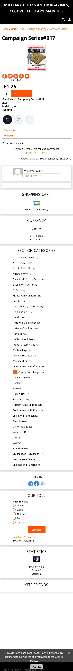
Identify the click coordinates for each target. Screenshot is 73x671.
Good (20, 509)
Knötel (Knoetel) (23, 339)
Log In (42, 152)
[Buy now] (7, 119)
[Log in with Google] (42, 483)
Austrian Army (22, 273)
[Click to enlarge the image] (36, 58)
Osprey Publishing (31, 372)
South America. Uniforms (28, 410)
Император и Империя (28, 453)
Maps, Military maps (26, 344)
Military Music (22, 361)
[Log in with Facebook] (36, 483)
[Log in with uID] (30, 483)
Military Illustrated (24, 355)
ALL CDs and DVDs (25, 257)
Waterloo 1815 (23, 432)
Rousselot (21, 399)
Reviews (9, 135)
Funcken (19, 301)
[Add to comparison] (29, 119)
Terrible (21, 522)
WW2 (17, 443)
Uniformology (22, 426)
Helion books (22, 312)
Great (20, 505)
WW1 (17, 437)
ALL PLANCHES (24, 268)
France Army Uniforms (27, 295)
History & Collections (26, 322)
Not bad (21, 514)
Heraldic (18, 317)
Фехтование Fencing (26, 459)
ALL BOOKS (22, 262)
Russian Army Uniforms (27, 404)
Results (17, 537)
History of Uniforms (25, 328)
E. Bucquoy (21, 290)
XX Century (20, 448)
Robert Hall (21, 393)
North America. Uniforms (28, 366)
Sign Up (32, 152)
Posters (18, 383)
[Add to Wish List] (18, 119)
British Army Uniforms (27, 284)
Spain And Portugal (25, 415)
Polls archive (30, 537)
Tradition (19, 421)
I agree (36, 666)
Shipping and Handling (26, 464)
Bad (19, 518)
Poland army (21, 377)
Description (10, 130)
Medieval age (22, 350)
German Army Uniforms (28, 306)
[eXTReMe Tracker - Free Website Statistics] (36, 561)
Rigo (17, 388)
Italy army (19, 333)
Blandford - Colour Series (28, 279)
